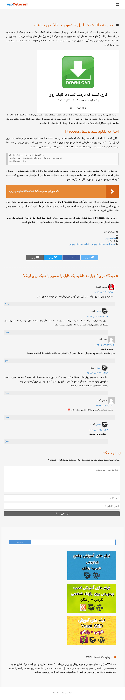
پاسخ (7, 303)
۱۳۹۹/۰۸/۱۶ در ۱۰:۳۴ (104, 345)
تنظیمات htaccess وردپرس (103, 244)
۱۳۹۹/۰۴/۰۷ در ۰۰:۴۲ (97, 317)
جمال (98, 311)
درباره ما (56, 692)
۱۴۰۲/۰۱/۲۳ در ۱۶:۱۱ (98, 430)
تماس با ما (67, 692)
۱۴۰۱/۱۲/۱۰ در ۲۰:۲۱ (105, 406)
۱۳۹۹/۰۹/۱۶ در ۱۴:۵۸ (97, 373)
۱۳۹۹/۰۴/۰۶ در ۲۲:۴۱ (104, 292)
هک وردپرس (110, 238)
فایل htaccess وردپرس (79, 244)
